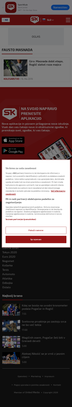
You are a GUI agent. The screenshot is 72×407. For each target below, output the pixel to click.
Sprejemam (36, 239)
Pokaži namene (35, 230)
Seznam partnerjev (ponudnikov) (21, 219)
